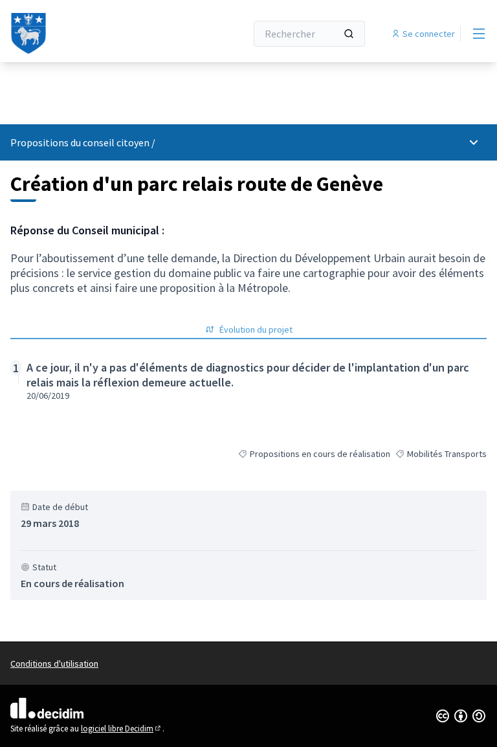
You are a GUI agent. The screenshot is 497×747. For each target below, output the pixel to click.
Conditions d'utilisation (54, 663)
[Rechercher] (348, 33)
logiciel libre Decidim (121, 728)
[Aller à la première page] (96, 33)
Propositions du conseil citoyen (79, 142)
